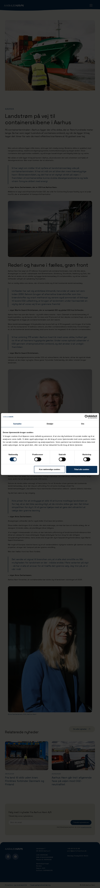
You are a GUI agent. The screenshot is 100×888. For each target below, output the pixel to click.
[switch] (37, 459)
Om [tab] (82, 424)
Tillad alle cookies (81, 469)
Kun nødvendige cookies (49, 469)
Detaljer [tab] (50, 424)
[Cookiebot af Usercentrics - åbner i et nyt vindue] (86, 417)
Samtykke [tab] (17, 424)
